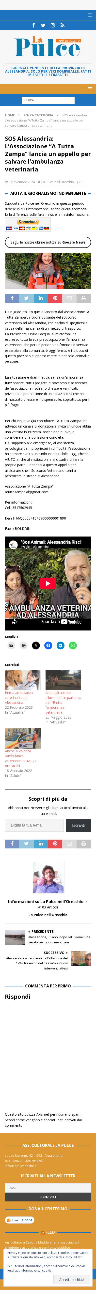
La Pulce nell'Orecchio (57, 182)
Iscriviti (78, 825)
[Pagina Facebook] (33, 25)
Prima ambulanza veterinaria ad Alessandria (19, 697)
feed (50, 1232)
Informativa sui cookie (36, 1270)
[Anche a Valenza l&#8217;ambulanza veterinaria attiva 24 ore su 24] (23, 738)
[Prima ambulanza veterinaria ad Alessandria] (23, 680)
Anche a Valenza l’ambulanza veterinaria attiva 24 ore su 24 (20, 758)
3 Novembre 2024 (22, 182)
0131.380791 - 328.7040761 (24, 1160)
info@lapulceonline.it (20, 1166)
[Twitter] (43, 25)
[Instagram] (52, 25)
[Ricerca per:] (48, 100)
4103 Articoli (48, 907)
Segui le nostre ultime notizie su (48, 242)
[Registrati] (62, 25)
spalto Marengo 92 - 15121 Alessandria (34, 1155)
